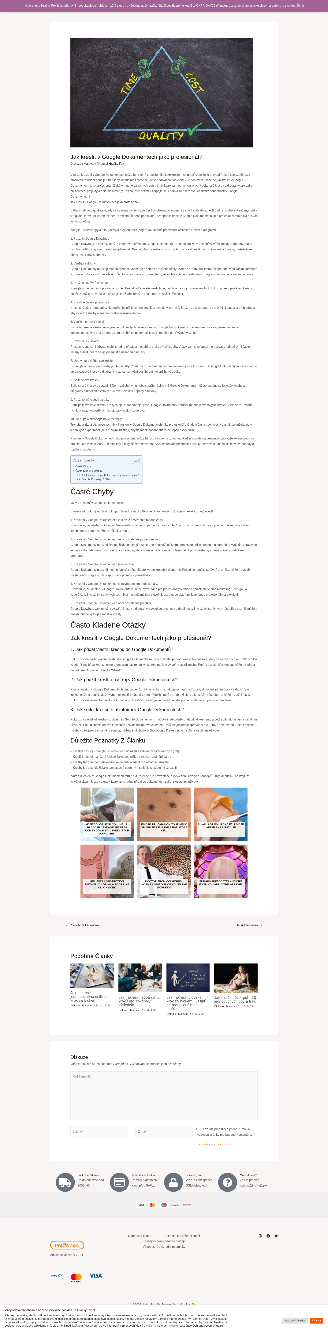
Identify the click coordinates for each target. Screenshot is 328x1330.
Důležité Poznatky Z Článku (96, 479)
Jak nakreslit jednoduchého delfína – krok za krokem (90, 996)
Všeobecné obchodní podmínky (164, 1246)
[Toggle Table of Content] (134, 461)
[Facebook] (268, 1236)
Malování (90, 163)
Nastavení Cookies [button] (295, 1320)
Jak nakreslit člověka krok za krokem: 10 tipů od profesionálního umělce (186, 1003)
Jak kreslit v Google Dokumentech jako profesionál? (110, 475)
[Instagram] (260, 1236)
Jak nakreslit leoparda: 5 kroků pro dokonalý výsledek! (139, 1001)
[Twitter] (276, 1236)
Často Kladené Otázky (88, 470)
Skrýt (300, 5)
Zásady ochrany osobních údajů (164, 1241)
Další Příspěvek (249, 925)
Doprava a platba (139, 1235)
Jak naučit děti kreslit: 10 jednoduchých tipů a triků (235, 999)
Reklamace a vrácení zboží (181, 1235)
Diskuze (75, 163)
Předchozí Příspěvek (82, 925)
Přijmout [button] (316, 1320)
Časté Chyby (83, 466)
